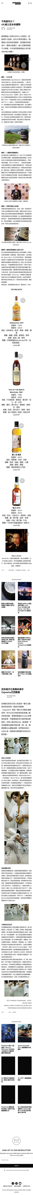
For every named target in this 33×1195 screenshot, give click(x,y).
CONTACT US (26, 1186)
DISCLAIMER (17, 1186)
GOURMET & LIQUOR (21, 570)
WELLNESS (11, 570)
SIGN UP (16, 1165)
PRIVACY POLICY (7, 1186)
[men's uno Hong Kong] (16, 3)
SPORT (14, 1012)
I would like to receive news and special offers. (17, 1170)
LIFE (28, 570)
